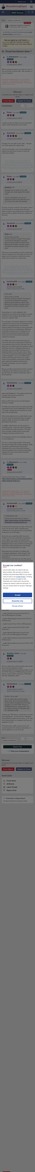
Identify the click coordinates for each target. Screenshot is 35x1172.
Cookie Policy (20, 577)
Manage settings (17, 606)
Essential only (17, 601)
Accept (17, 595)
